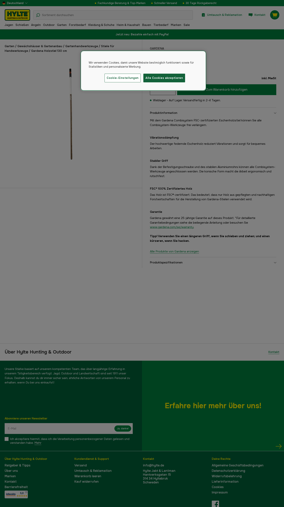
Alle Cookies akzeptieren (164, 78)
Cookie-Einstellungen (123, 78)
